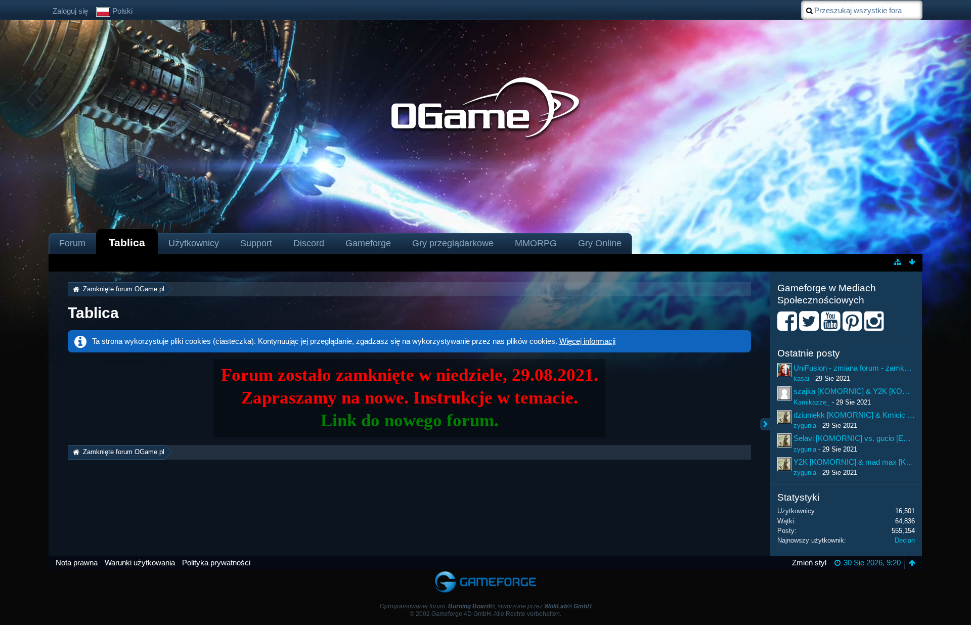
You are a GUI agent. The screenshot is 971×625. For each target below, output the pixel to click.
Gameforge (368, 243)
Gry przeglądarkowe (453, 243)
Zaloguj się (70, 11)
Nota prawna (77, 562)
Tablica (127, 242)
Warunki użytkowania (140, 562)
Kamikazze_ (811, 402)
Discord (308, 243)
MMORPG (536, 243)
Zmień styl (809, 562)
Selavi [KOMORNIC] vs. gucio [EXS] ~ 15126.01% (877, 438)
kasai (801, 378)
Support (256, 243)
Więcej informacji (587, 341)
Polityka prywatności (216, 562)
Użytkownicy (193, 243)
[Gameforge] (485, 573)
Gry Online (600, 243)
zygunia (804, 425)
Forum (72, 243)
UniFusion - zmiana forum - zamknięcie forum (869, 368)
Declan (905, 540)
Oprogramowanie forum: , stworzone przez (486, 606)
